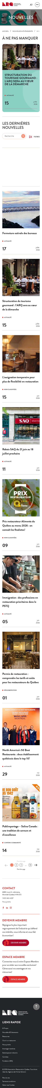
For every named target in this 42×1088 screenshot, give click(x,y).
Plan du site (6, 1077)
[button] (37, 4)
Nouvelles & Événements (10, 1032)
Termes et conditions (9, 1081)
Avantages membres (8, 1048)
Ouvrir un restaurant (9, 1040)
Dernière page (21, 869)
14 (30, 865)
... (26, 865)
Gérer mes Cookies (8, 1085)
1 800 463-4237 (7, 898)
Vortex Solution (21, 1071)
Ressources (5, 1036)
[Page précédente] (6, 865)
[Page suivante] (35, 865)
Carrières (5, 1057)
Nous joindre (6, 902)
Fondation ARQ (7, 1061)
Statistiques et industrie (9, 1052)
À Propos (5, 1028)
